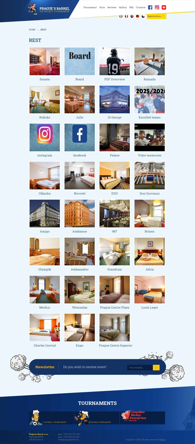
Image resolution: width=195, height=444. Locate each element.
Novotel (79, 193)
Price (102, 7)
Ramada (150, 79)
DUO (114, 193)
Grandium (114, 269)
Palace (114, 155)
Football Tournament (54, 422)
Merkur (44, 307)
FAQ (131, 7)
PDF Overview (114, 79)
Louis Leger (149, 307)
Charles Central (45, 345)
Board (80, 79)
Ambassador (80, 269)
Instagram (157, 7)
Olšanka (45, 193)
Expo (79, 345)
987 (114, 231)
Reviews (111, 7)
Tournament (90, 7)
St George (114, 117)
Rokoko (44, 117)
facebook (79, 155)
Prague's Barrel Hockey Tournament (48, 10)
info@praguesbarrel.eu (68, 440)
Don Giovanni (150, 193)
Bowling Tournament (100, 422)
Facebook (150, 7)
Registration (154, 16)
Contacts (140, 7)
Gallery (123, 7)
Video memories (149, 155)
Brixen (149, 231)
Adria (150, 269)
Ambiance (79, 231)
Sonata (45, 79)
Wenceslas (79, 307)
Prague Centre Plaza (114, 307)
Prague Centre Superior (115, 345)
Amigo (45, 231)
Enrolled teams (149, 117)
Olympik (44, 269)
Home (32, 29)
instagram (44, 155)
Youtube (164, 7)
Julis (79, 117)
